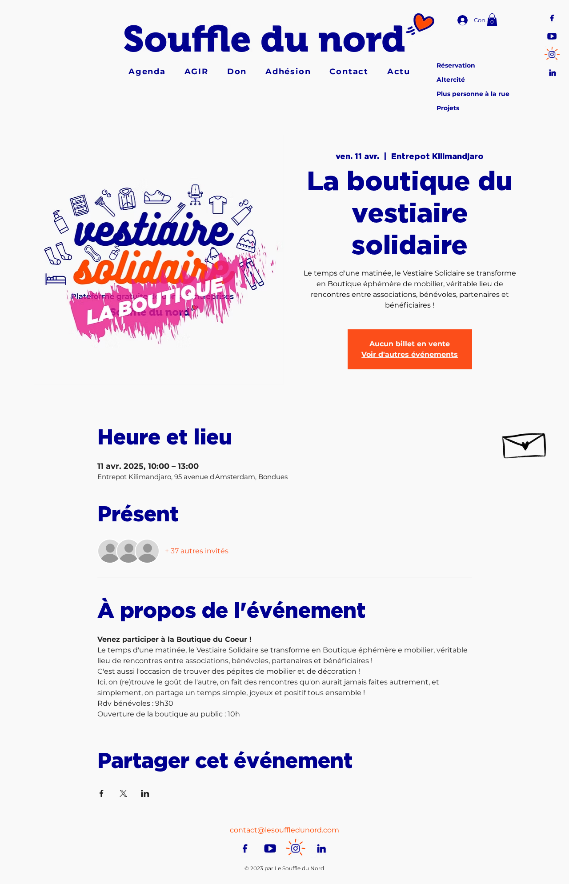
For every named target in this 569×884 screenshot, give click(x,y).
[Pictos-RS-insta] (552, 53)
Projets (448, 108)
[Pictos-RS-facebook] (552, 17)
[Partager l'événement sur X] (123, 793)
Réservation (456, 65)
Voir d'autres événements (409, 354)
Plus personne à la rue (473, 94)
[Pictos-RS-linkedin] (552, 72)
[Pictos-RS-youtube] (552, 35)
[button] (492, 19)
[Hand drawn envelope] (525, 442)
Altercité (451, 80)
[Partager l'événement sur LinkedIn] (145, 793)
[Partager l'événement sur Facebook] (101, 793)
